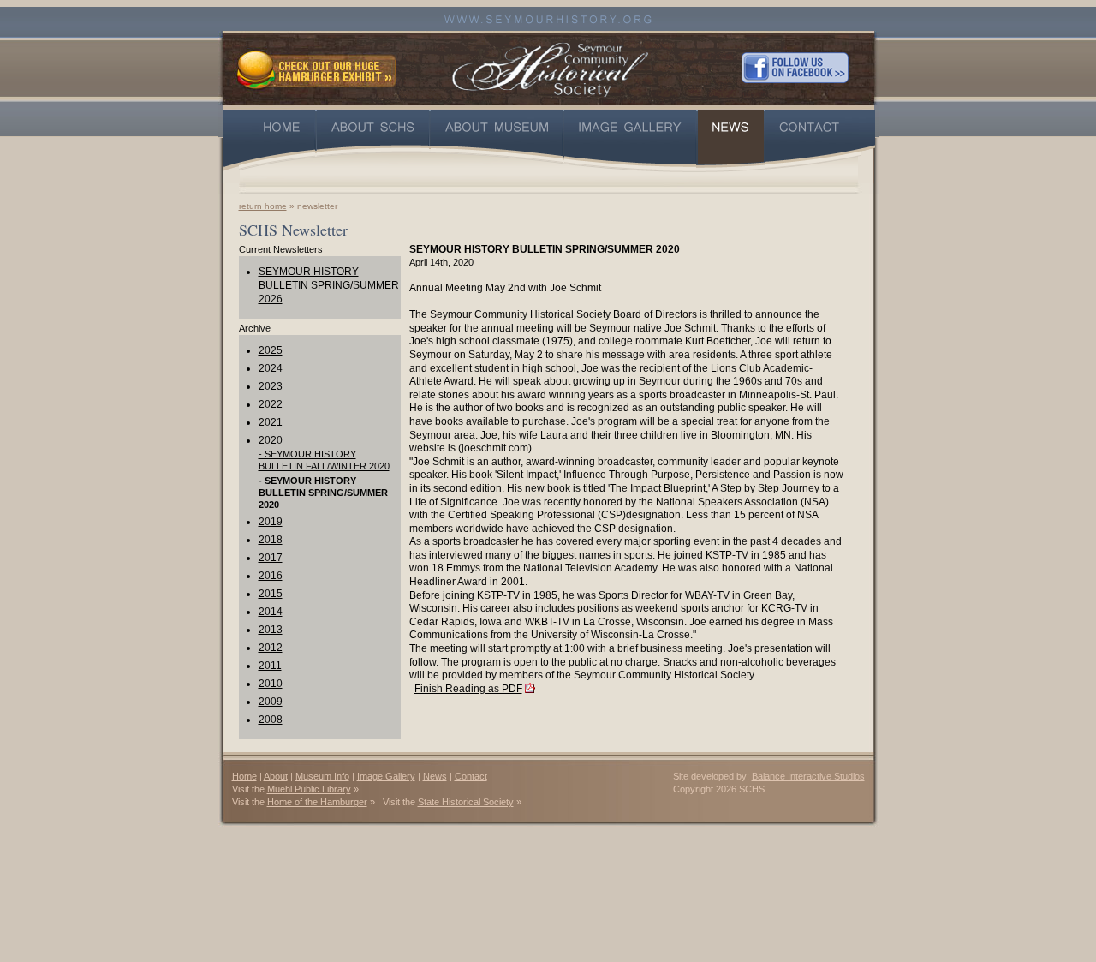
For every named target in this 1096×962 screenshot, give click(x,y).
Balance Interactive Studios (808, 776)
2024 (271, 368)
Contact (471, 776)
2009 (271, 702)
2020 (271, 440)
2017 (271, 558)
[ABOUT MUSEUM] (497, 140)
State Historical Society (466, 802)
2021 (271, 422)
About (276, 776)
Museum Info (322, 776)
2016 (271, 576)
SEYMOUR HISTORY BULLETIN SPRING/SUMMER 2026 (329, 285)
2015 (271, 594)
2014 (271, 612)
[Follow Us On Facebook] (795, 67)
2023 (271, 386)
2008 (271, 720)
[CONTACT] (820, 140)
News (435, 776)
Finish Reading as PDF (468, 689)
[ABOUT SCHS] (373, 140)
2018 (271, 540)
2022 (271, 404)
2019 (271, 522)
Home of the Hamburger (317, 802)
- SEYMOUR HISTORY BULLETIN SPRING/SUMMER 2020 (323, 492)
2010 (271, 684)
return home (263, 206)
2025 (271, 350)
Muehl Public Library (309, 789)
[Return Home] (550, 67)
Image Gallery (386, 776)
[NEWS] (731, 140)
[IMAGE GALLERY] (630, 140)
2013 (271, 630)
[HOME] (269, 140)
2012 (271, 648)
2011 (270, 666)
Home (244, 776)
